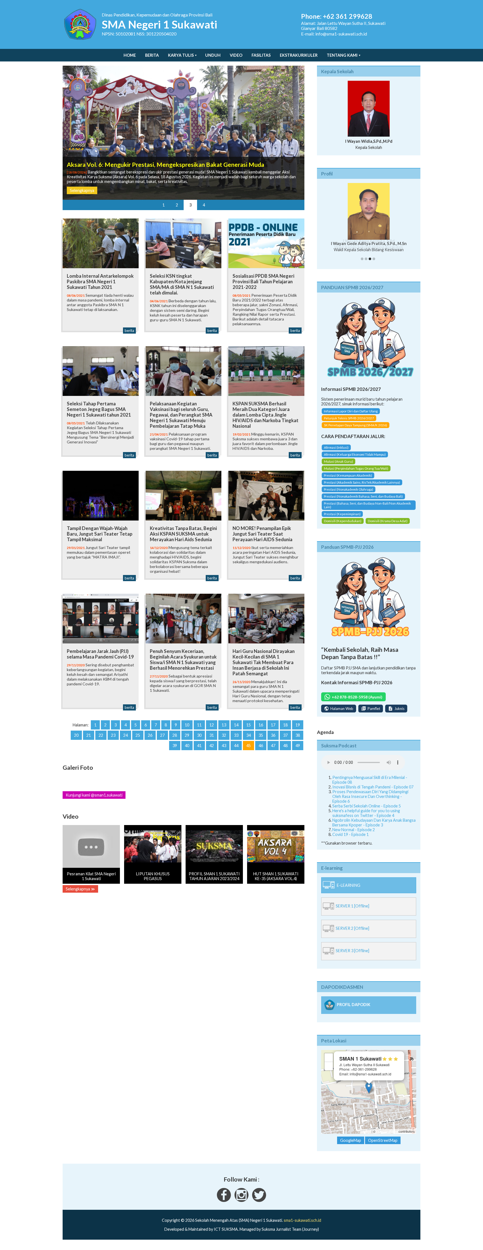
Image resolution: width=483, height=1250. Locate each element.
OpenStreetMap (387, 1131)
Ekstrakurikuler (299, 55)
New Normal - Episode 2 (353, 829)
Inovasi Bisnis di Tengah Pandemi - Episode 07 (372, 787)
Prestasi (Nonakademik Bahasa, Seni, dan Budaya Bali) (363, 496)
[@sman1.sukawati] (241, 1200)
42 (211, 745)
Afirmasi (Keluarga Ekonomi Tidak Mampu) (355, 454)
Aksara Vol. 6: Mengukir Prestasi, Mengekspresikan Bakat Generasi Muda (165, 164)
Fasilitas (261, 55)
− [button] (329, 1066)
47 (273, 745)
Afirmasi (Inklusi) (336, 447)
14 (236, 725)
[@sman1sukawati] (259, 1200)
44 (236, 745)
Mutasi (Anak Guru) (338, 461)
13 (224, 725)
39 (174, 745)
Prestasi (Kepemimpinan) (342, 514)
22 (101, 735)
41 (199, 745)
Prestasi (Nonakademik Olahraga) (348, 489)
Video (236, 55)
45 (248, 745)
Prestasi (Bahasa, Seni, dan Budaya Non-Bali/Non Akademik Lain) (367, 505)
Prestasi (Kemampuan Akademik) (348, 475)
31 (211, 735)
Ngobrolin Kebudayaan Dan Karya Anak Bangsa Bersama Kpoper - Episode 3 (374, 822)
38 (297, 735)
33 (236, 735)
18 (285, 725)
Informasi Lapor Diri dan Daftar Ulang (351, 411)
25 (138, 735)
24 (125, 735)
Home (130, 55)
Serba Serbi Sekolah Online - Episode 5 (366, 806)
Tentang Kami (342, 55)
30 (199, 735)
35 (261, 735)
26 (150, 735)
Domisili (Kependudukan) (342, 521)
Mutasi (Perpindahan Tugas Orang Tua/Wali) (356, 468)
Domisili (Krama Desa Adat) (388, 521)
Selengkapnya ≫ (80, 889)
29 (187, 735)
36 (273, 735)
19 (297, 725)
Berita (152, 55)
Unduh (213, 55)
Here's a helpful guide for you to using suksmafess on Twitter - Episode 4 (366, 813)
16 (261, 725)
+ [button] (329, 1057)
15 (248, 725)
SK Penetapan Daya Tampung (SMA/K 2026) (355, 425)
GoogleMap (350, 1140)
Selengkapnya (82, 190)
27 (162, 735)
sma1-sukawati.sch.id (302, 1220)
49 (297, 745)
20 (76, 735)
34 (248, 735)
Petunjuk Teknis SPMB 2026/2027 (349, 418)
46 (261, 745)
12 (211, 725)
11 (199, 725)
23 (113, 735)
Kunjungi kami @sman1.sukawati (94, 795)
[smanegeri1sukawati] (224, 1200)
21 (88, 735)
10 (187, 725)
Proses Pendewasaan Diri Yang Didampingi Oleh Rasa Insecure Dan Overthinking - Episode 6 (370, 796)
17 (273, 725)
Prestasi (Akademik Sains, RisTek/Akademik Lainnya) (362, 482)
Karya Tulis (181, 55)
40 (187, 745)
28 (174, 735)
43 (224, 745)
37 (285, 735)
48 (285, 745)
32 (224, 735)
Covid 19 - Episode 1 (350, 834)
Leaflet (366, 1131)
